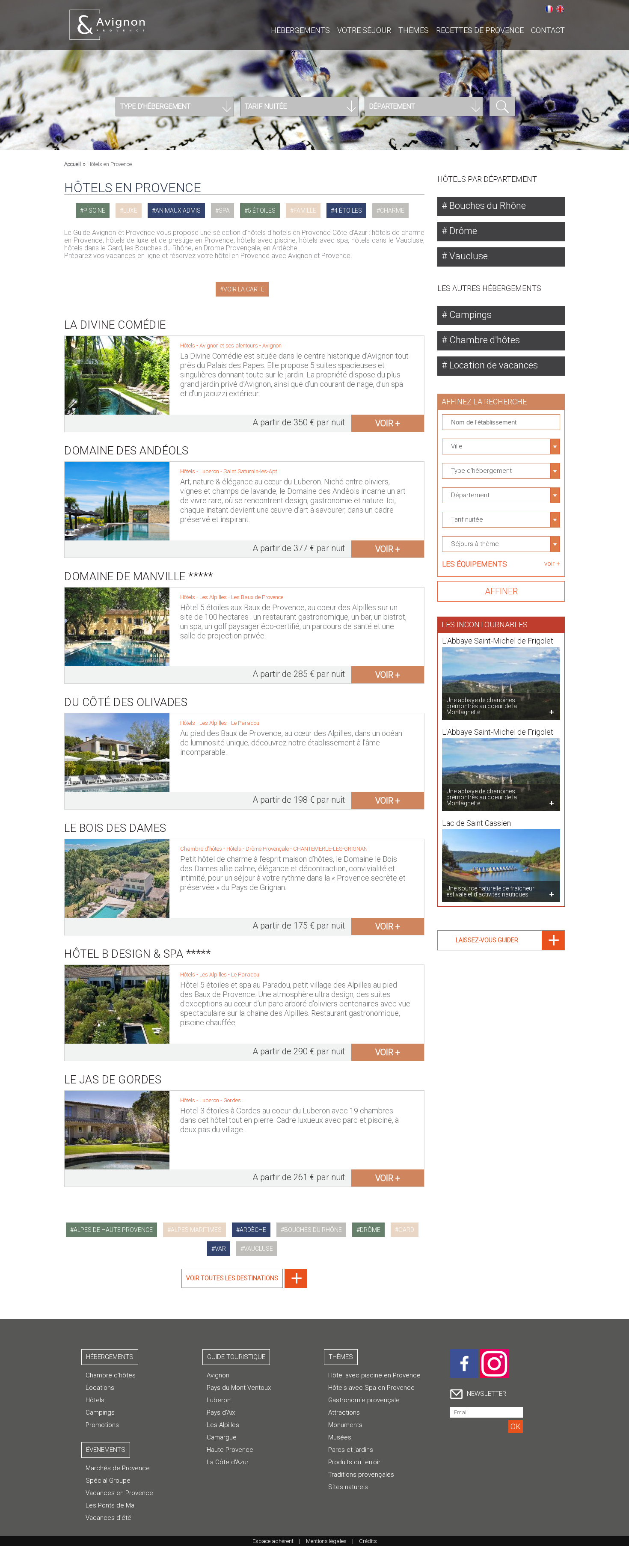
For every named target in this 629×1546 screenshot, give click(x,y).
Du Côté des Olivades (125, 702)
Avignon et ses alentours (229, 345)
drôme (370, 1229)
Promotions (102, 1425)
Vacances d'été (108, 1518)
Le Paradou (245, 723)
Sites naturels (348, 1487)
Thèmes (413, 30)
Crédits (368, 1541)
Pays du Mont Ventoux (239, 1388)
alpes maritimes (196, 1229)
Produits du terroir (354, 1462)
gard (406, 1229)
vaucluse (258, 1248)
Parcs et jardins (350, 1450)
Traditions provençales (361, 1474)
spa (224, 210)
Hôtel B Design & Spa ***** (137, 953)
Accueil (72, 164)
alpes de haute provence (113, 1229)
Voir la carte (243, 289)
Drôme (462, 231)
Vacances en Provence (119, 1493)
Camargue (222, 1437)
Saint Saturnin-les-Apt (250, 471)
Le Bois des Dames (115, 828)
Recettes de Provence (480, 30)
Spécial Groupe (108, 1480)
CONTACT (548, 30)
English (560, 9)
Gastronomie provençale (364, 1400)
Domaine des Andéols (126, 450)
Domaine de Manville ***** (138, 576)
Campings (469, 314)
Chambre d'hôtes (483, 340)
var (220, 1248)
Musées (339, 1437)
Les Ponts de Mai (111, 1505)
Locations (100, 1388)
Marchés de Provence (118, 1468)
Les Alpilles (213, 597)
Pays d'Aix (221, 1412)
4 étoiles (348, 210)
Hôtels (95, 1400)
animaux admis (178, 210)
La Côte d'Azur (228, 1462)
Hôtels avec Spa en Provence (371, 1388)
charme (392, 210)
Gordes (232, 1100)
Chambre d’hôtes (111, 1375)
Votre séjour (364, 30)
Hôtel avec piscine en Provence (374, 1375)
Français (549, 9)
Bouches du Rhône (486, 205)
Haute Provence (230, 1450)
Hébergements (300, 30)
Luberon (209, 471)
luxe (130, 210)
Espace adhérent (273, 1541)
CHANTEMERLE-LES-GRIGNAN (330, 849)
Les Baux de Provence (257, 597)
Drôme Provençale (268, 849)
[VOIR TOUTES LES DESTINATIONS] (244, 1286)
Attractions (344, 1412)
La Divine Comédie (115, 324)
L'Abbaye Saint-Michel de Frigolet (497, 640)
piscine (94, 210)
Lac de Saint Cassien (476, 823)
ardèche (253, 1229)
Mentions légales (326, 1541)
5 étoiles (262, 210)
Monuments (345, 1425)
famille (305, 210)
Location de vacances (492, 365)
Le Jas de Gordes (112, 1079)
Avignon (272, 345)
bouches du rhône (313, 1229)
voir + (387, 423)
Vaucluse (467, 256)
